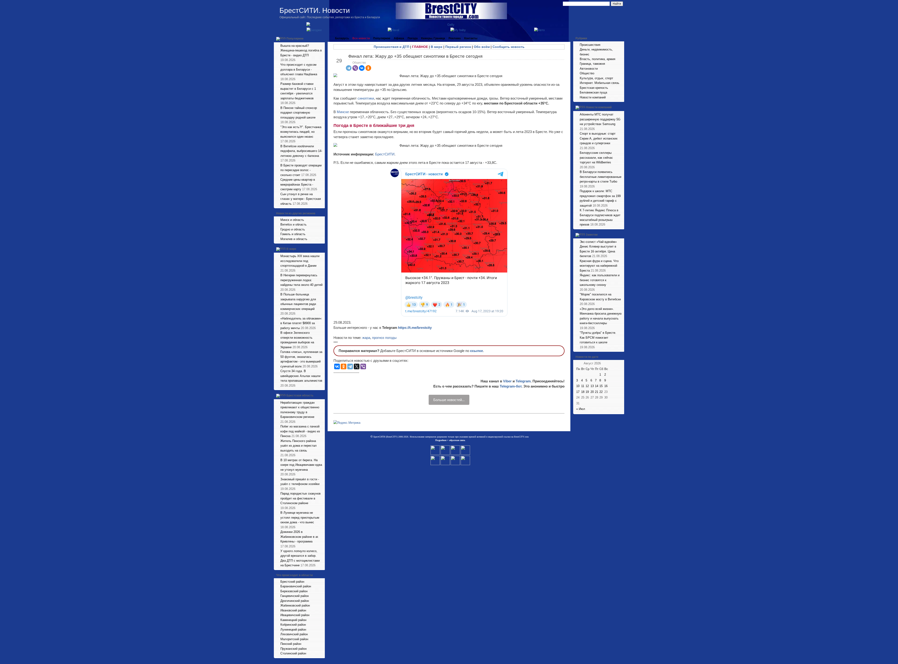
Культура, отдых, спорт (596, 78)
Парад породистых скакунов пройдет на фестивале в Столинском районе (300, 498)
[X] (356, 366)
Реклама (455, 38)
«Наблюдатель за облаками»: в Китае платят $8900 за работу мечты (301, 323)
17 (577, 392)
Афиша (399, 38)
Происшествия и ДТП (391, 47)
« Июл (580, 409)
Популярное (295, 38)
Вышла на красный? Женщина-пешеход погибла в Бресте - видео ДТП (301, 50)
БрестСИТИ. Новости (314, 10)
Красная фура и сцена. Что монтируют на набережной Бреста (599, 265)
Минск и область (292, 220)
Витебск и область (293, 224)
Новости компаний (593, 97)
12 (587, 386)
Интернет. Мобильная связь (599, 83)
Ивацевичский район (294, 615)
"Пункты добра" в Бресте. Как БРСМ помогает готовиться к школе (598, 337)
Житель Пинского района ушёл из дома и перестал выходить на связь (298, 445)
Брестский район (292, 581)
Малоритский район (294, 639)
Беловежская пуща (593, 92)
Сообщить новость (508, 47)
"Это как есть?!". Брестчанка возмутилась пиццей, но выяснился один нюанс (300, 131)
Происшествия (590, 45)
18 (582, 392)
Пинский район (290, 644)
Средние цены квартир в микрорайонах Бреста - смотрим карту (297, 184)
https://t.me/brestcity (415, 328)
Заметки (591, 234)
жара (366, 338)
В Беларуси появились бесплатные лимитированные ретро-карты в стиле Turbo (600, 176)
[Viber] (355, 68)
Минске (343, 112)
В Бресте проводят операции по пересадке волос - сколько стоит (301, 170)
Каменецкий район (293, 620)
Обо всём (482, 47)
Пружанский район (293, 648)
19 (587, 392)
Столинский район (293, 653)
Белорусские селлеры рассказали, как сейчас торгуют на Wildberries (596, 157)
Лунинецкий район (293, 629)
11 (582, 386)
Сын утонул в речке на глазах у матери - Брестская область (300, 198)
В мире (291, 249)
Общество (359, 62)
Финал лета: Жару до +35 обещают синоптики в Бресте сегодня (415, 56)
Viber (507, 381)
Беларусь (342, 38)
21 (596, 392)
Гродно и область (292, 229)
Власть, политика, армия (597, 59)
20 (592, 392)
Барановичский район (295, 586)
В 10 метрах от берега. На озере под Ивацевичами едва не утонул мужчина (301, 464)
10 (577, 386)
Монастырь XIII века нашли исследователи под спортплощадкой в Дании (299, 260)
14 (596, 386)
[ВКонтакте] (362, 68)
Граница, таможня (592, 63)
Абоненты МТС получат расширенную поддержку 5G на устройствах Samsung (600, 119)
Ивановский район (293, 610)
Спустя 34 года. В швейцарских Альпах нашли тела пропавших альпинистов (301, 375)
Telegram (523, 381)
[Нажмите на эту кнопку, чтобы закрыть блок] (321, 38)
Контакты (470, 38)
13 (592, 386)
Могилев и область (293, 239)
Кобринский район (293, 624)
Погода (413, 38)
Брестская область (299, 395)
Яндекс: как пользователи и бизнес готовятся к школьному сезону (599, 280)
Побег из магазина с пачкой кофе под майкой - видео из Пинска (300, 431)
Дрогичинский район (294, 601)
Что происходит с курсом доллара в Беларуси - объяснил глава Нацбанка (298, 69)
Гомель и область (292, 234)
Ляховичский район (294, 634)
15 (601, 386)
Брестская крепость (594, 88)
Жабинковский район (295, 605)
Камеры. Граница (433, 38)
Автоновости (589, 68)
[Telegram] (348, 68)
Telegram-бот (510, 386)
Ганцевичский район (294, 596)
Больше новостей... (449, 400)
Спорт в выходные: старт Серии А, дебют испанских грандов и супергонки (599, 138)
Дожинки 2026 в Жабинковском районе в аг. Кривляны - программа (299, 536)
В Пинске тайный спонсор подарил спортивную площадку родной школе (298, 112)
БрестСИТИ (385, 154)
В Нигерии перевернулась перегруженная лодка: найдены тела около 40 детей (301, 280)
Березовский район (294, 591)
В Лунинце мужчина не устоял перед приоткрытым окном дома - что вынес (299, 517)
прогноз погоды (384, 338)
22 (601, 392)
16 (606, 386)
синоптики (366, 98)
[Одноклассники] (368, 68)
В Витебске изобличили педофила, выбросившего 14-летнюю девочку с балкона (301, 151)
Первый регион (458, 47)
